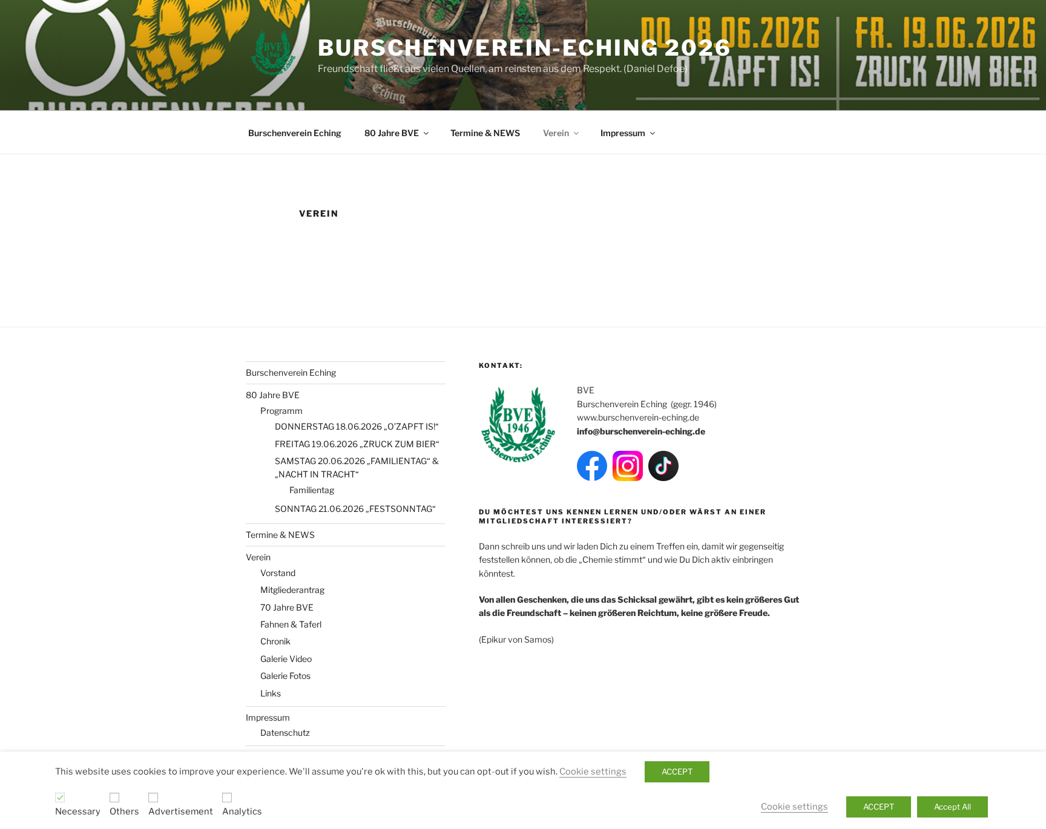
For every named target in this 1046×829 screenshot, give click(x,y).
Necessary (77, 811)
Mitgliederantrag (292, 590)
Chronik (275, 641)
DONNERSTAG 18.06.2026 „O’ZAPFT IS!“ (357, 426)
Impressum (622, 133)
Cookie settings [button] (593, 771)
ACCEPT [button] (677, 771)
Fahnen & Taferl (290, 624)
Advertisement (180, 811)
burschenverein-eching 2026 (525, 47)
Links (270, 693)
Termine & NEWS (485, 133)
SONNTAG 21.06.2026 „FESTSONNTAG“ (355, 508)
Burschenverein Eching (294, 133)
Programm (281, 410)
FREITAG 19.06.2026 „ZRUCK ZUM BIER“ (357, 444)
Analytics (242, 811)
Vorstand (277, 573)
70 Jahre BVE (287, 607)
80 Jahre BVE (391, 133)
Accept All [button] (952, 806)
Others (124, 811)
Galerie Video (286, 659)
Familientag (311, 490)
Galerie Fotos (285, 675)
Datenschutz (285, 732)
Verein (556, 133)
